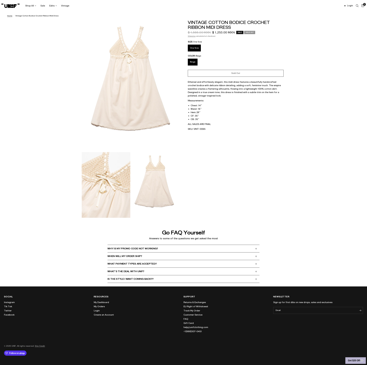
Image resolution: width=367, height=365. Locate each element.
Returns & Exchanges (195, 302)
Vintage (65, 5)
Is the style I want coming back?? (131, 279)
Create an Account (104, 315)
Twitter (8, 310)
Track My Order (192, 310)
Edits (52, 5)
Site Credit (40, 346)
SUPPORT (189, 297)
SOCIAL (8, 297)
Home (9, 16)
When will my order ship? (125, 256)
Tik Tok (8, 306)
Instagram (9, 302)
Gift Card (189, 323)
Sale (42, 5)
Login (97, 310)
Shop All (29, 5)
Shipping (191, 36)
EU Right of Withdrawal (196, 306)
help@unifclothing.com (196, 327)
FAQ (186, 319)
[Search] (357, 5)
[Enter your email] (360, 310)
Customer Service (193, 315)
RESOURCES (101, 297)
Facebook (9, 315)
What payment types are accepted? (132, 263)
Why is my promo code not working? (133, 248)
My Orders (99, 306)
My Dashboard (101, 302)
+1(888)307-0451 (193, 331)
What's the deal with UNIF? (126, 271)
